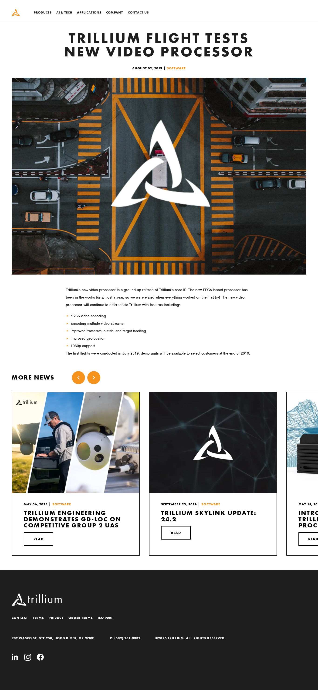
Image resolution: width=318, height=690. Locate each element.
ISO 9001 (105, 618)
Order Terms (80, 618)
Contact (20, 618)
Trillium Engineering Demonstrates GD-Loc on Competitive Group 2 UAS (72, 519)
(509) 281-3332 (127, 638)
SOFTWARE (176, 68)
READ (39, 539)
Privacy (56, 618)
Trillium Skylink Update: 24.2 (209, 516)
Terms (38, 618)
